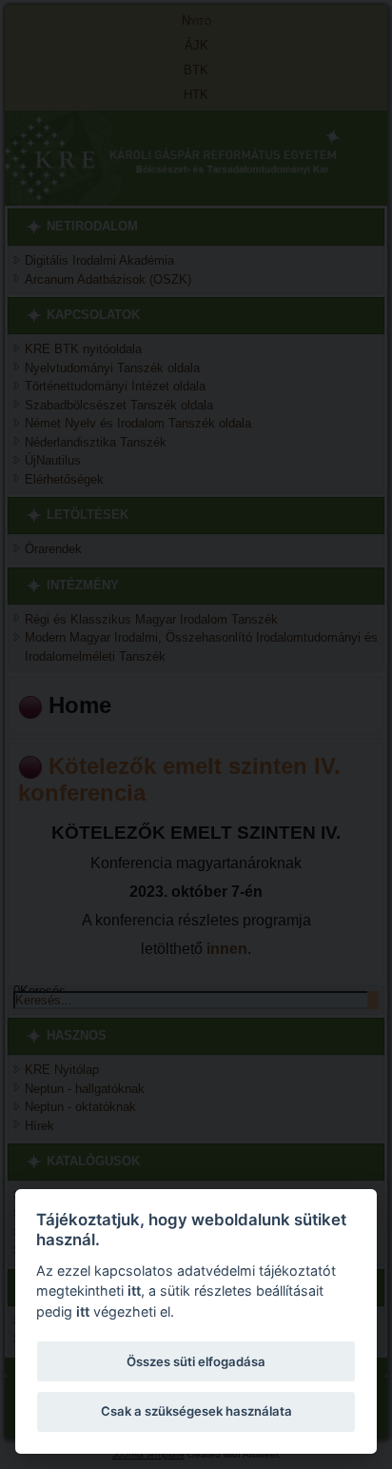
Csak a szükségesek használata (196, 1411)
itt (134, 1290)
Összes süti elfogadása (196, 1361)
